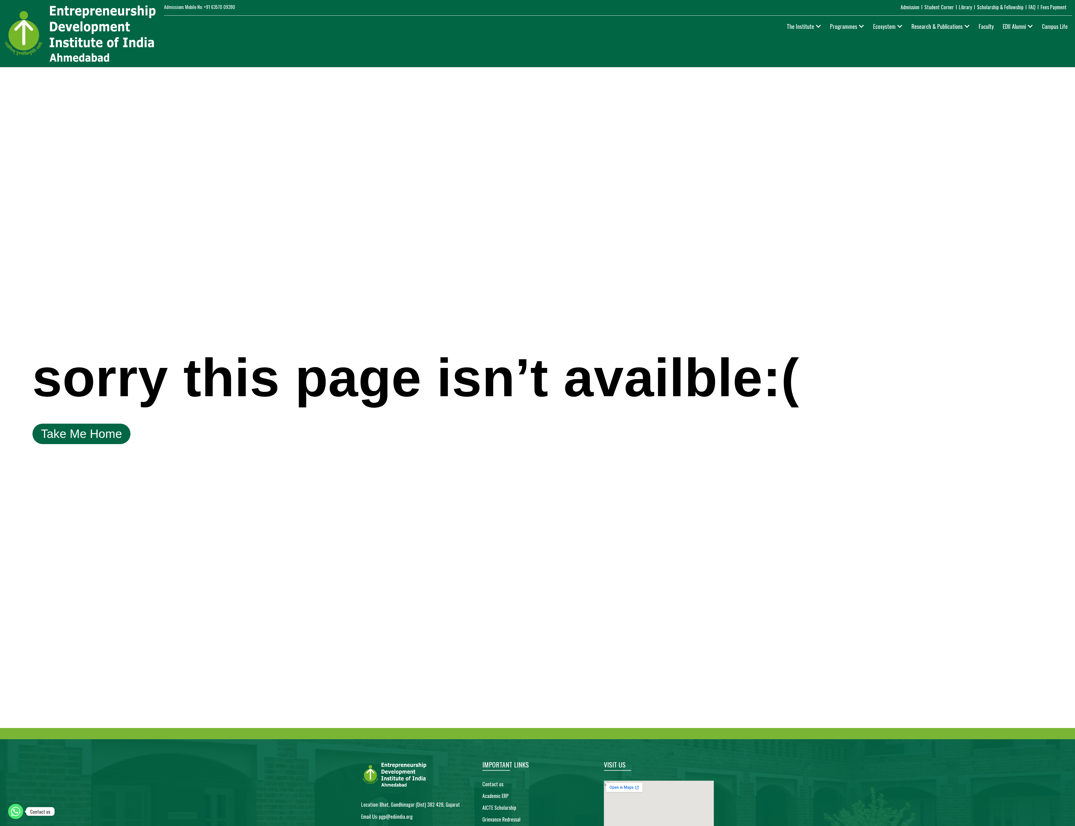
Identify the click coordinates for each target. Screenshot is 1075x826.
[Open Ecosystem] (900, 26)
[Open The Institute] (818, 26)
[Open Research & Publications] (967, 26)
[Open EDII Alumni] (1030, 26)
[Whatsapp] (15, 811)
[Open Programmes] (861, 26)
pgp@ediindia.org (396, 816)
